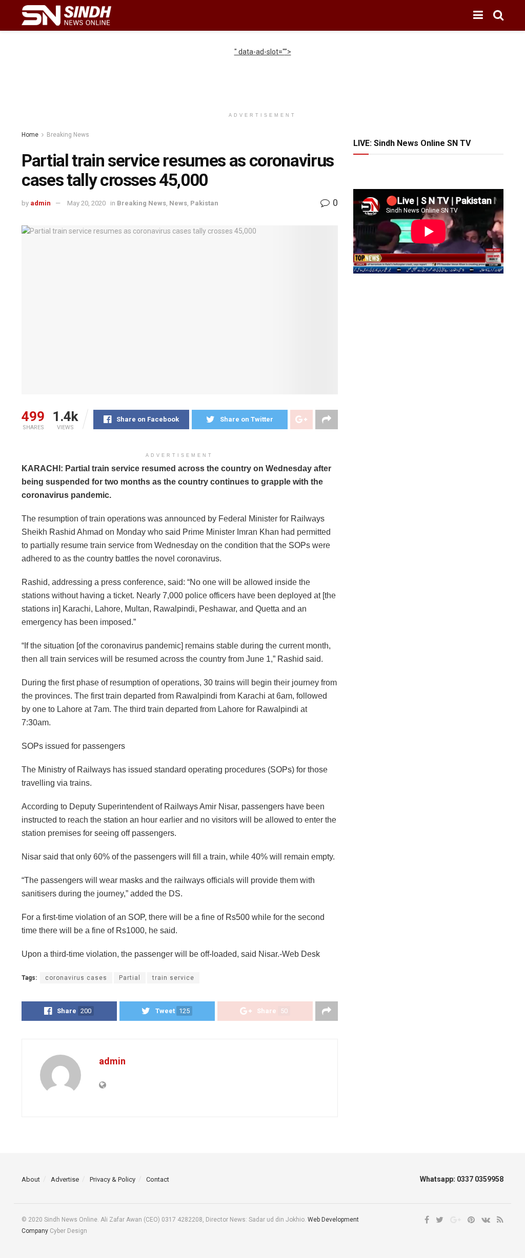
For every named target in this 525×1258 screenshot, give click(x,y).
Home (30, 134)
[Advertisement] (262, 72)
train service (173, 977)
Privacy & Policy (112, 1179)
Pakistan (204, 203)
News (178, 203)
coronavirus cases (76, 977)
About (31, 1179)
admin (40, 203)
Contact (157, 1179)
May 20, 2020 (86, 203)
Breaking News (68, 134)
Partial (129, 977)
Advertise (65, 1179)
